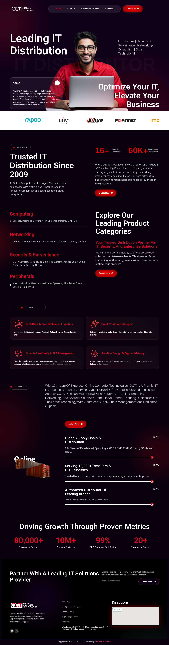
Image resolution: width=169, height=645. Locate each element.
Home (58, 9)
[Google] (16, 631)
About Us (71, 9)
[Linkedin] (12, 631)
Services (109, 9)
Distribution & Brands (90, 9)
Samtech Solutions (103, 642)
